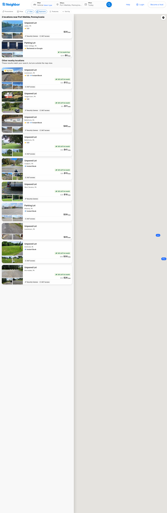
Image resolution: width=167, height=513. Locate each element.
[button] (43, 4)
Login (141, 4)
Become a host (157, 4)
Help (128, 4)
